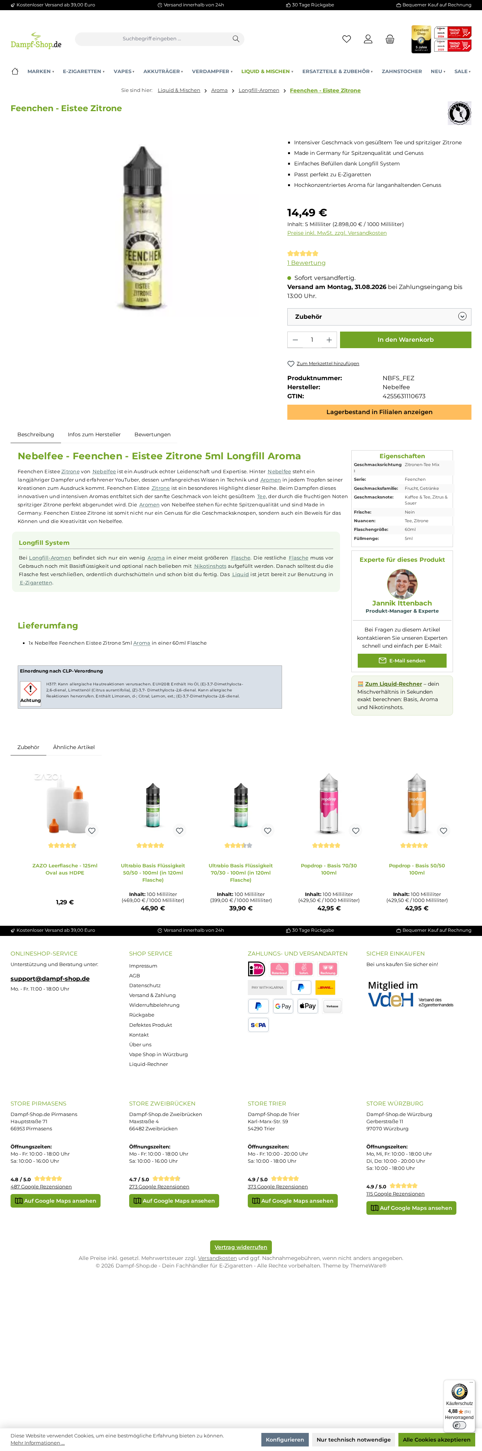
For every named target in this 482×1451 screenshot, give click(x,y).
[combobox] (152, 39)
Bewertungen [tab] (152, 434)
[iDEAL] (256, 969)
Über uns (140, 1044)
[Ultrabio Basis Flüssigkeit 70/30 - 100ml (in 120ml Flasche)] (241, 803)
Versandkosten (217, 1258)
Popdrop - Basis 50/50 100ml (417, 869)
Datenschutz (145, 985)
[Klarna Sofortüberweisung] (303, 969)
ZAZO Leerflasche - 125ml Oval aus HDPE (65, 869)
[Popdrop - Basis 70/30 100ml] (329, 803)
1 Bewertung (306, 262)
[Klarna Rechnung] (328, 969)
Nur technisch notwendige (354, 1439)
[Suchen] (236, 39)
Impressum (143, 966)
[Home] (15, 71)
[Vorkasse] (332, 1006)
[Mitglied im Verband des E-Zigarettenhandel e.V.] (415, 994)
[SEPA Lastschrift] (258, 1025)
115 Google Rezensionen (395, 1194)
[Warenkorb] (388, 39)
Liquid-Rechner (148, 1064)
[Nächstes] (459, 841)
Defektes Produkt (150, 1025)
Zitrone (70, 471)
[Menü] (471, 1384)
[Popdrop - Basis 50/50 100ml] (416, 803)
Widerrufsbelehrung (154, 1005)
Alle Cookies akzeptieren (437, 1439)
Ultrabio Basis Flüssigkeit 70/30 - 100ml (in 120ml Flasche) (241, 872)
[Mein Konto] (368, 39)
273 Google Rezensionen (159, 1187)
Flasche (241, 558)
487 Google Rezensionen (41, 1187)
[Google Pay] (283, 1006)
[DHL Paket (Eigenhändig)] (325, 987)
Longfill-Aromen (50, 558)
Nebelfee (104, 471)
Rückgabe (141, 1015)
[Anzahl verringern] (295, 340)
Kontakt (139, 1035)
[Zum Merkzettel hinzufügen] (92, 830)
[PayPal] (301, 987)
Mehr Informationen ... (38, 1443)
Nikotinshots (210, 566)
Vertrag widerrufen (241, 1247)
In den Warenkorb (406, 339)
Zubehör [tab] (28, 747)
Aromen (271, 480)
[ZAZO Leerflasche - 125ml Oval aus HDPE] (65, 803)
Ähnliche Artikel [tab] (74, 747)
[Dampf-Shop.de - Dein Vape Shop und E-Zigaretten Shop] (36, 39)
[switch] (459, 1425)
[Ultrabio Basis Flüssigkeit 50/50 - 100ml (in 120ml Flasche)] (152, 803)
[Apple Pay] (308, 1006)
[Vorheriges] (23, 841)
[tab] (36, 435)
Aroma (156, 558)
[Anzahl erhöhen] (329, 340)
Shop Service (150, 953)
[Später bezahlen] (258, 1006)
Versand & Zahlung (152, 995)
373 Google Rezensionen (278, 1187)
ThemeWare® (368, 1266)
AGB (134, 976)
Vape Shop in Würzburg (158, 1054)
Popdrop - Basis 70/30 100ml (329, 869)
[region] (142, 229)
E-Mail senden (407, 660)
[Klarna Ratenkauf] (279, 969)
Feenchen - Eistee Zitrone (325, 90)
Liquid (240, 574)
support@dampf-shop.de (50, 978)
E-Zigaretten (36, 582)
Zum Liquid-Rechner (393, 684)
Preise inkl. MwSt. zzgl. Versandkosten (337, 232)
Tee (261, 496)
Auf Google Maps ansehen (59, 1200)
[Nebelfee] (459, 113)
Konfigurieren (285, 1439)
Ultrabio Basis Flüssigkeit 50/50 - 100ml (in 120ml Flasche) (153, 872)
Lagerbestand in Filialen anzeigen (379, 412)
